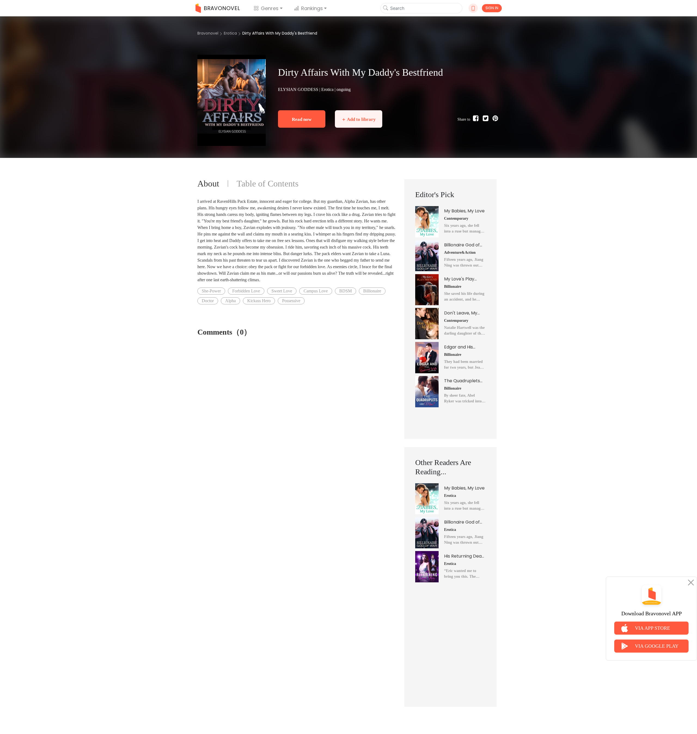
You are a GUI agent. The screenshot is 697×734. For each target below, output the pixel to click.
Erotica (230, 33)
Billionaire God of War (462, 245)
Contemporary (456, 218)
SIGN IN (491, 8)
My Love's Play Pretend (459, 279)
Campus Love (316, 291)
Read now (301, 119)
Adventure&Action (460, 252)
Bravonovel (207, 33)
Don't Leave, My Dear (460, 313)
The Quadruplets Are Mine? (462, 381)
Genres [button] (270, 8)
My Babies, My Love (464, 211)
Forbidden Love (246, 291)
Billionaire (372, 291)
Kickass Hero (259, 300)
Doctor (208, 300)
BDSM (345, 291)
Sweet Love (281, 291)
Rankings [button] (312, 8)
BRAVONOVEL (222, 8)
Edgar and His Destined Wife (459, 347)
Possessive (291, 300)
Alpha (230, 300)
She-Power (211, 291)
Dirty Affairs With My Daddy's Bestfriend (279, 33)
